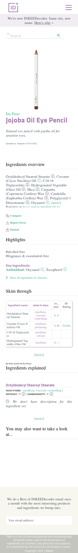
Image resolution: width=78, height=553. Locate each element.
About (49, 551)
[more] (56, 202)
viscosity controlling (41, 317)
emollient (40, 312)
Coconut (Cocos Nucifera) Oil (17, 325)
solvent (41, 336)
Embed (14, 229)
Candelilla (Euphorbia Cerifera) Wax (36, 195)
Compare (15, 215)
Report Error (18, 222)
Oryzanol (38, 202)
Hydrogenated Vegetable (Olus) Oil (17, 342)
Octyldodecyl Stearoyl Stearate (28, 176)
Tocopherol (54, 269)
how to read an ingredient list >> (41, 206)
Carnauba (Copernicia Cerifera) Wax (30, 191)
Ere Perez (13, 113)
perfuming (41, 327)
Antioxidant (15, 269)
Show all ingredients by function (28, 277)
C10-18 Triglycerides (18, 334)
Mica (31, 189)
